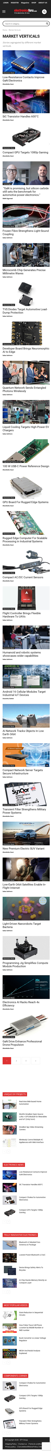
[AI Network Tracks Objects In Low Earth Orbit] (26, 716)
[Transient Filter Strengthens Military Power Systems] (26, 794)
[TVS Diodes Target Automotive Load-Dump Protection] (26, 294)
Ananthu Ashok (8, 698)
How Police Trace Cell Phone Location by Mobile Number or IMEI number (31, 1327)
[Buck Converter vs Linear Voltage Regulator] (10, 1341)
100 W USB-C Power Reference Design (26, 466)
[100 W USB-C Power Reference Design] (26, 451)
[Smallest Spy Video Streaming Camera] (10, 1130)
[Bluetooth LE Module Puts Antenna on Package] (10, 1245)
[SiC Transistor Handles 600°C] (26, 101)
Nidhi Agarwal (8, 198)
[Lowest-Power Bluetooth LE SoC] (10, 1257)
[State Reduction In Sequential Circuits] (10, 1315)
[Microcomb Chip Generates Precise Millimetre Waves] (26, 255)
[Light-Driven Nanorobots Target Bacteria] (26, 908)
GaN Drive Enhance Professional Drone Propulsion (22, 1043)
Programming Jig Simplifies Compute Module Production (25, 964)
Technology (7, 184)
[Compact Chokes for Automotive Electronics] (10, 1200)
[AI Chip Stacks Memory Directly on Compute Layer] (10, 1283)
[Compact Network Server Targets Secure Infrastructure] (26, 755)
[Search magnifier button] (44, 11)
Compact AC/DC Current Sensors (23, 577)
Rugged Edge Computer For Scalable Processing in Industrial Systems (25, 540)
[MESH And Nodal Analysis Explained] (10, 1353)
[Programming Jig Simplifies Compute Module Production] (26, 948)
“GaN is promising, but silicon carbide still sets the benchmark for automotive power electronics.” (26, 192)
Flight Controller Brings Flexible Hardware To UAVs (22, 615)
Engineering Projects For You (12, 462)
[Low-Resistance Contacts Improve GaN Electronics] (26, 62)
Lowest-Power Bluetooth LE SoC (32, 1255)
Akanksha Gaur (8, 84)
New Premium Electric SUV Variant (23, 848)
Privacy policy (10, 1447)
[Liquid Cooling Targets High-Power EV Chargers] (26, 412)
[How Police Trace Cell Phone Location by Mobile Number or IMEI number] (10, 1328)
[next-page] (35, 1060)
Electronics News (8, 73)
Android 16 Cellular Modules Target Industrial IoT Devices (24, 693)
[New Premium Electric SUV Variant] (26, 833)
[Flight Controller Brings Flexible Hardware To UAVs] (26, 598)
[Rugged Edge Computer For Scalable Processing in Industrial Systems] (26, 523)
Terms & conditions (36, 1444)
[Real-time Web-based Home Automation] (10, 1104)
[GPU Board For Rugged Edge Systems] (26, 487)
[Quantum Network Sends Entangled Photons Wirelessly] (26, 372)
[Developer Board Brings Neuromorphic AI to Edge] (26, 333)
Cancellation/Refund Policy (28, 1447)
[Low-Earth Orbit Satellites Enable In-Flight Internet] (26, 869)
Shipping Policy (11, 1444)
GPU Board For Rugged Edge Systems (26, 502)
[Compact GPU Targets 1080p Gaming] (26, 137)
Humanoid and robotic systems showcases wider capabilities (22, 654)
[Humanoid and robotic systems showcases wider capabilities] (26, 637)
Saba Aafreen (7, 238)
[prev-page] (4, 1151)
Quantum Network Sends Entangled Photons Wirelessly (24, 389)
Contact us (23, 1444)
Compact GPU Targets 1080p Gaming (25, 152)
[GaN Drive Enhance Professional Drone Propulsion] (26, 1026)
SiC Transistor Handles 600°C (21, 116)
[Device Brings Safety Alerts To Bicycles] (10, 1270)
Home (5, 30)
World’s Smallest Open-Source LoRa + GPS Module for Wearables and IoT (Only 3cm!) (33, 1116)
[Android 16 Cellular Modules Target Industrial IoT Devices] (26, 676)
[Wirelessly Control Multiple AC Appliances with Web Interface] (10, 1142)
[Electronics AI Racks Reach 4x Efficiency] (26, 987)
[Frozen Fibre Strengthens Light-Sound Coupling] (26, 216)
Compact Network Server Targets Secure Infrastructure (23, 772)
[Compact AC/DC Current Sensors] (26, 562)
